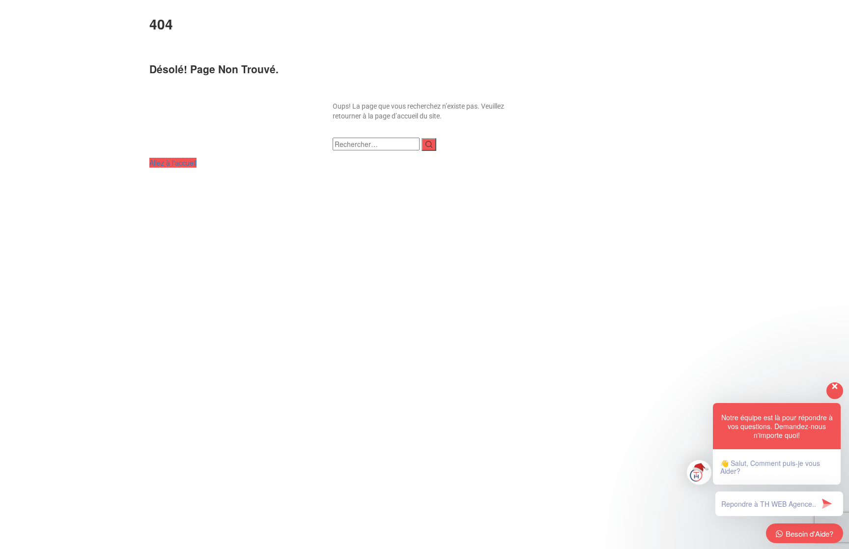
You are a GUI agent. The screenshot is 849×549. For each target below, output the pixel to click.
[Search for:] (376, 144)
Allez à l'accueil (173, 163)
